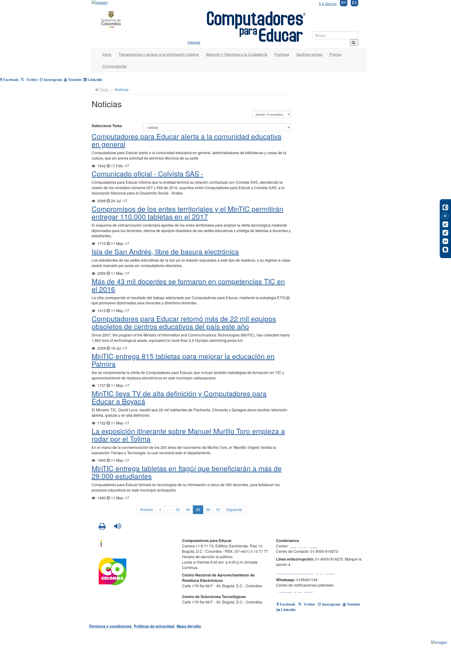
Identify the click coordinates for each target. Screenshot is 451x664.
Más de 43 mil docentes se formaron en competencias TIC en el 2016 (188, 285)
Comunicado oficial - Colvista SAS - (147, 173)
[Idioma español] (354, 3)
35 (198, 509)
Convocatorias (114, 66)
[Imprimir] (102, 526)
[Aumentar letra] (445, 233)
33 (178, 509)
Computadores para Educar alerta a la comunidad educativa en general (186, 140)
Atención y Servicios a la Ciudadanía (236, 54)
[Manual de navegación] (445, 249)
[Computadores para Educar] (111, 19)
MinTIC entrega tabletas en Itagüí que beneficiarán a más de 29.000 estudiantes (187, 472)
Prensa (335, 54)
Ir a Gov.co (328, 3)
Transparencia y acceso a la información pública (158, 54)
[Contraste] (445, 207)
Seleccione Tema (107, 125)
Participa (281, 54)
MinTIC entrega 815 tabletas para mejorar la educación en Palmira (183, 360)
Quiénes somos (309, 54)
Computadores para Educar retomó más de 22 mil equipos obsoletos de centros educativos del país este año (184, 322)
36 (208, 509)
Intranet (194, 42)
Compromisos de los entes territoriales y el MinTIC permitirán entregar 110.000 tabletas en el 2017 (187, 212)
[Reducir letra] (445, 224)
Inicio (106, 54)
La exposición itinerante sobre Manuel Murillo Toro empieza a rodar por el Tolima (188, 435)
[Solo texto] (445, 216)
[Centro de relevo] (445, 241)
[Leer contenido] (118, 526)
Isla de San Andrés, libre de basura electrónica (165, 251)
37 (218, 509)
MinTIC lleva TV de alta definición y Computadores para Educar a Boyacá (179, 397)
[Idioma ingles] (343, 3)
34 (188, 509)
